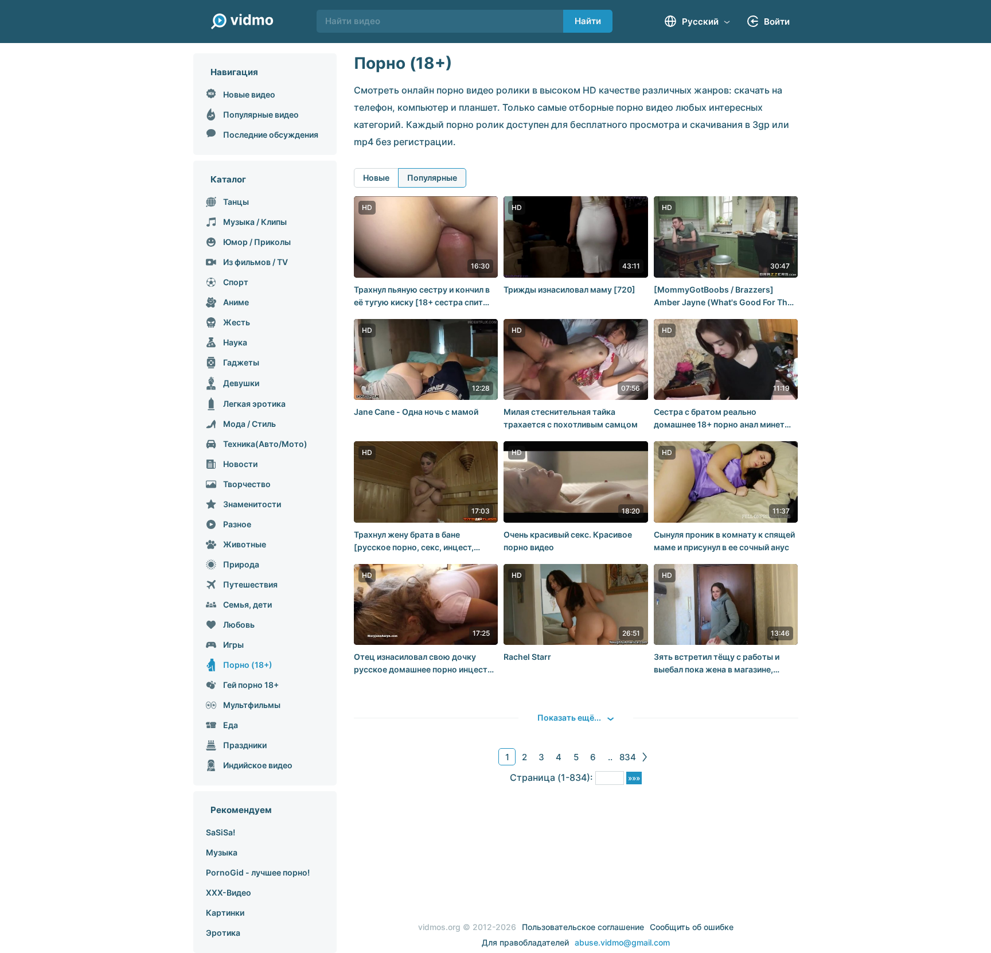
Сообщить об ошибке (692, 927)
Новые (376, 177)
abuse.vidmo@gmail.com (622, 942)
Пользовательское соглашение (583, 927)
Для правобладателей (525, 942)
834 (627, 757)
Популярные (432, 177)
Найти (588, 20)
